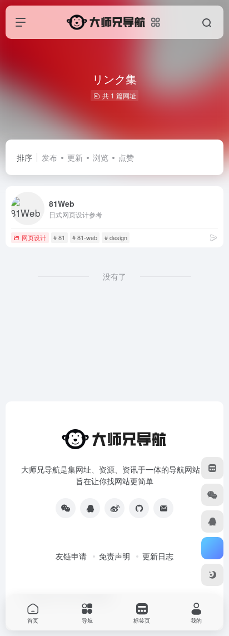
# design (115, 237)
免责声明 (114, 556)
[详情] (213, 237)
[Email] (163, 508)
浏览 (100, 157)
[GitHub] (139, 508)
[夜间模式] (212, 575)
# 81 (59, 237)
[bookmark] (212, 468)
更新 (75, 157)
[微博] (114, 508)
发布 (49, 157)
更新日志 (157, 556)
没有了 (114, 276)
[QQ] (90, 508)
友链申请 (71, 556)
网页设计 (34, 237)
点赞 (126, 157)
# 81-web (84, 237)
